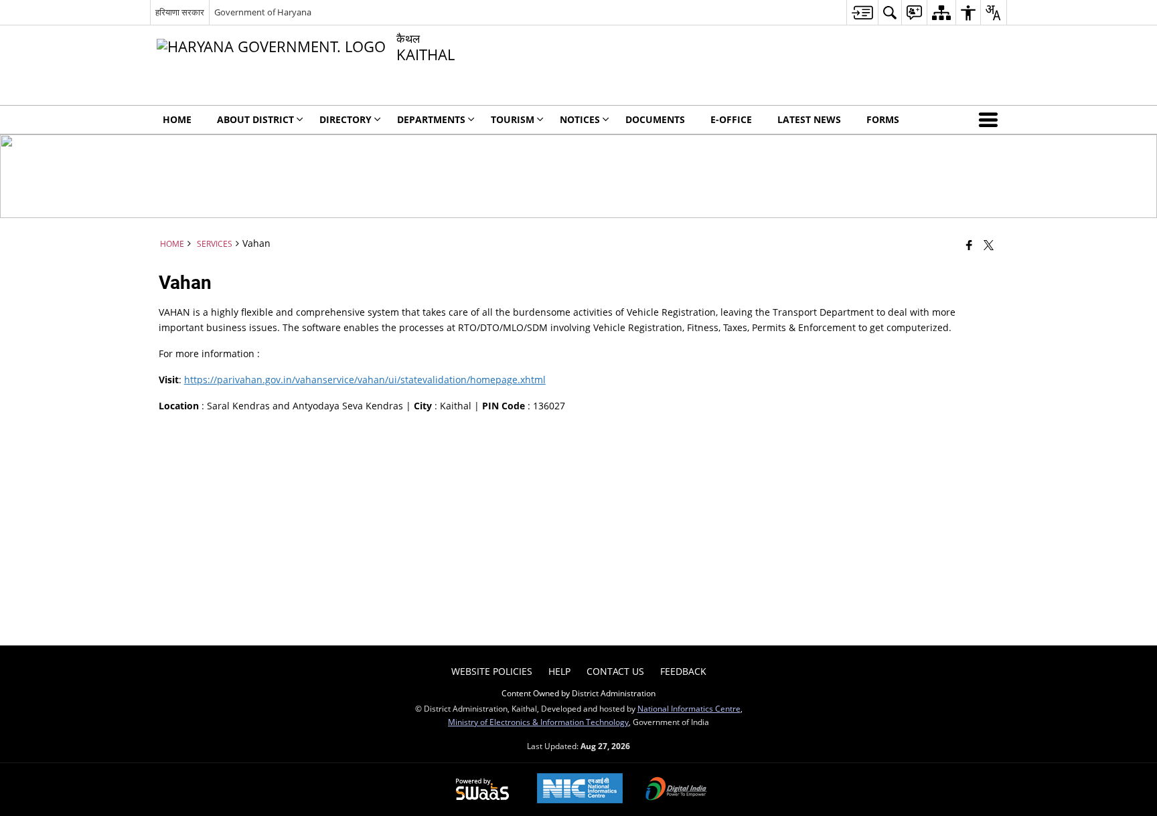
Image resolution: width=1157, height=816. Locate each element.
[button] (991, 120)
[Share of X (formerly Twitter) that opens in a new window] (988, 244)
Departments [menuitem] (431, 119)
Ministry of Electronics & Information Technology (538, 721)
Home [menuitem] (177, 119)
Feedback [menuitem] (683, 671)
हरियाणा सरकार (179, 12)
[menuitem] (862, 12)
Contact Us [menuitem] (615, 671)
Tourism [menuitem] (512, 119)
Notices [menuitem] (580, 119)
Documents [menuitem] (655, 119)
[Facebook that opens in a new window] (969, 244)
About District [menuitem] (255, 119)
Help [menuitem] (559, 671)
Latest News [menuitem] (809, 119)
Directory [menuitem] (345, 119)
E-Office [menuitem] (731, 119)
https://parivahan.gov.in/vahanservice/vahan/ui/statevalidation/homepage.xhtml (365, 379)
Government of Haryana (262, 12)
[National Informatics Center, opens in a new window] (580, 789)
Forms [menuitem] (882, 119)
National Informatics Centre (689, 708)
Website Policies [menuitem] (491, 671)
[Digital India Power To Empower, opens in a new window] (676, 790)
